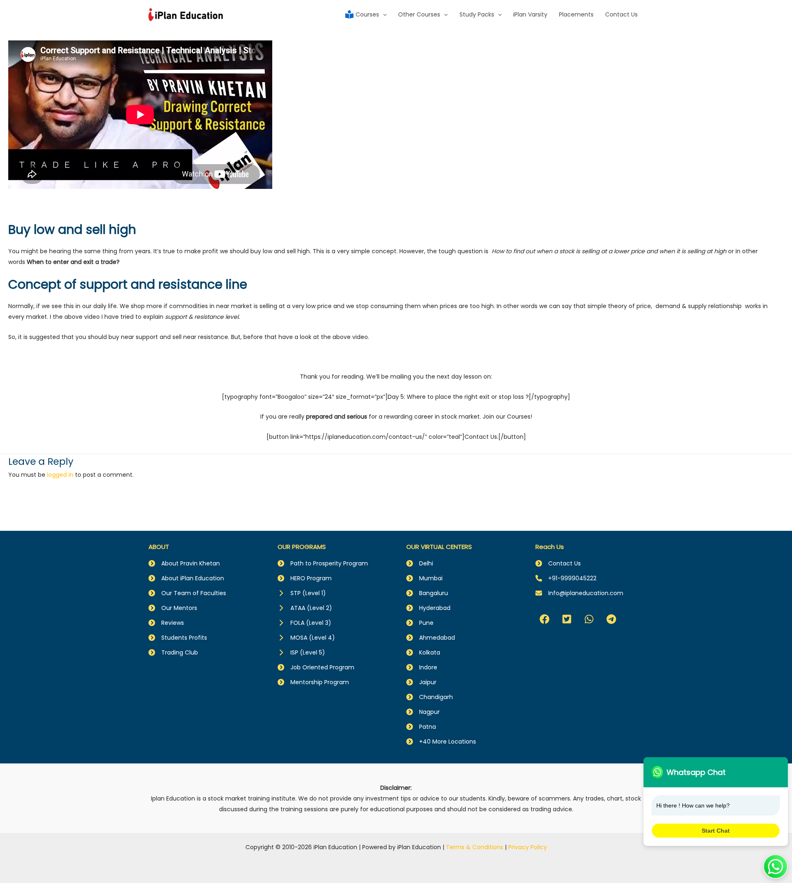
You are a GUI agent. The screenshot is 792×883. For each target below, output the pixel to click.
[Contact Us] (558, 563)
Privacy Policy (527, 847)
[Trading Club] (173, 652)
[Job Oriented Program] (316, 667)
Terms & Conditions (474, 847)
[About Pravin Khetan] (184, 563)
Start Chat (716, 830)
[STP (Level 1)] (302, 593)
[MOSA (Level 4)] (306, 637)
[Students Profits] (177, 637)
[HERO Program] (305, 578)
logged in (60, 475)
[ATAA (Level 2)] (305, 608)
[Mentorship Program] (313, 682)
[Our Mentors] (172, 608)
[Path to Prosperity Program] (323, 563)
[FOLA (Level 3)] (304, 622)
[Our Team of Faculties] (187, 593)
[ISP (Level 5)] (301, 652)
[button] (544, 619)
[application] (383, 14)
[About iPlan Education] (186, 578)
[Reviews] (166, 622)
